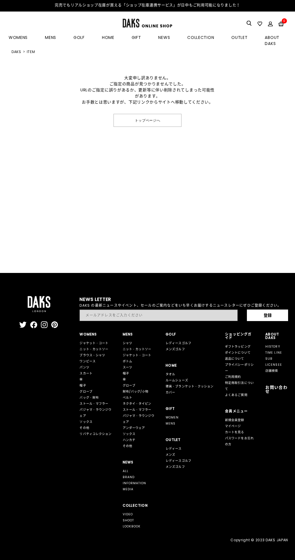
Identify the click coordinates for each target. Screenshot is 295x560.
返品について (234, 359)
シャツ (127, 343)
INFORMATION (134, 483)
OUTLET (239, 37)
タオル (170, 374)
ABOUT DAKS (272, 40)
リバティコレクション (95, 434)
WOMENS (18, 37)
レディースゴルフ (178, 343)
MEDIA (128, 489)
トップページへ (147, 120)
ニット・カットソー (94, 349)
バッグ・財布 (89, 397)
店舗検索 (271, 371)
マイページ (233, 426)
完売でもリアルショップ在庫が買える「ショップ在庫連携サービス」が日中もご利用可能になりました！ (147, 5)
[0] (281, 24)
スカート (86, 373)
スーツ (127, 367)
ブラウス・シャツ (92, 355)
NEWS (164, 37)
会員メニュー (236, 411)
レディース (173, 448)
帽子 (83, 385)
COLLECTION (200, 37)
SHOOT (128, 520)
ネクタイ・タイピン (137, 403)
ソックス (86, 422)
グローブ (86, 391)
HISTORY (272, 346)
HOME (108, 37)
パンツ (84, 367)
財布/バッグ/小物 (135, 391)
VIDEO (128, 514)
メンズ (170, 454)
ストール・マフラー (94, 403)
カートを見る (234, 432)
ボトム (127, 361)
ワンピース (87, 361)
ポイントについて (237, 352)
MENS (50, 37)
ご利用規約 (233, 377)
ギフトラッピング (237, 346)
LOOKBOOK (132, 526)
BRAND (129, 477)
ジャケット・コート (94, 343)
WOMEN (172, 417)
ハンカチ (129, 440)
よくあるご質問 (236, 395)
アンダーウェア (134, 428)
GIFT (136, 37)
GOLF (79, 37)
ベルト (127, 397)
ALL (125, 471)
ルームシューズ (177, 380)
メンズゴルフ (175, 349)
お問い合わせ (276, 389)
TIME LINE (273, 352)
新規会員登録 (234, 420)
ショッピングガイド (238, 336)
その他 (84, 428)
